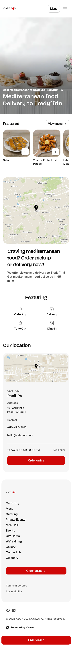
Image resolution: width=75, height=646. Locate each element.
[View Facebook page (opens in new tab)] (8, 610)
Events (10, 530)
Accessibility (14, 591)
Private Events (15, 520)
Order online (36, 460)
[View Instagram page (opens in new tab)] (14, 610)
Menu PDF (12, 525)
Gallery (10, 547)
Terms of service (16, 585)
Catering (12, 514)
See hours (59, 450)
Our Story (12, 503)
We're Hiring (14, 541)
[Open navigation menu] (64, 8)
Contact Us (13, 552)
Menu (54, 9)
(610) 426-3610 (17, 428)
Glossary (12, 558)
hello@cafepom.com (20, 436)
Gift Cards (13, 536)
